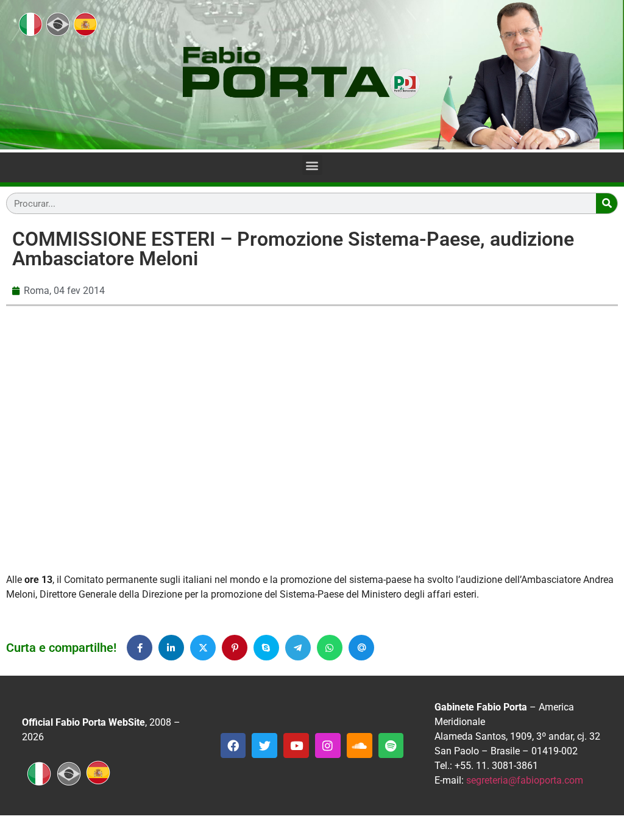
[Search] (606, 203)
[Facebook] (233, 746)
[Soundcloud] (359, 746)
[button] (312, 165)
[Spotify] (391, 746)
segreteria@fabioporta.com (524, 780)
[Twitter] (264, 746)
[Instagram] (328, 746)
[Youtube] (296, 746)
